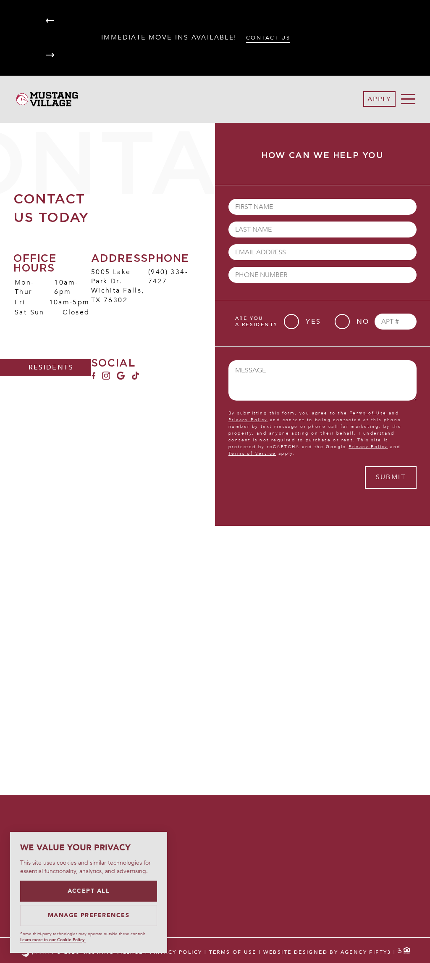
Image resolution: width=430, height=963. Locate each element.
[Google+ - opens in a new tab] (121, 377)
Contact (358, 866)
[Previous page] (50, 20)
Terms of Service (252, 453)
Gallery (357, 842)
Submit (391, 477)
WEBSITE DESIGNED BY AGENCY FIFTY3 (327, 952)
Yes (313, 321)
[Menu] (408, 99)
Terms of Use (368, 413)
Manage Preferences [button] (89, 915)
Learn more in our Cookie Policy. (53, 940)
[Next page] (50, 55)
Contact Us (268, 38)
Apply (379, 99)
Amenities (361, 830)
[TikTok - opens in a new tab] (135, 377)
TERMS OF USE (233, 952)
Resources (363, 879)
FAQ (347, 854)
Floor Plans (367, 818)
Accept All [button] (89, 891)
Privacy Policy (248, 420)
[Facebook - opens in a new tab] (93, 377)
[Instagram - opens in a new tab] (106, 377)
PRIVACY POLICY (176, 952)
